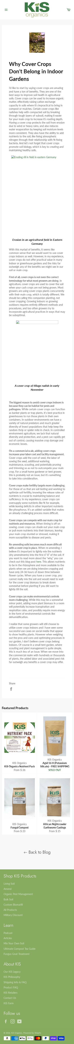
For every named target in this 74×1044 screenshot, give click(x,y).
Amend (7, 888)
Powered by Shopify (32, 1033)
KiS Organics (16, 1033)
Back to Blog (38, 852)
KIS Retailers (10, 992)
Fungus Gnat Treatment (16, 953)
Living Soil (9, 883)
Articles (8, 938)
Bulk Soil (8, 899)
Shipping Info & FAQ (15, 982)
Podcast (8, 932)
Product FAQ (11, 987)
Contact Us (10, 997)
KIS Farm (9, 1003)
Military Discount (13, 915)
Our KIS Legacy (12, 971)
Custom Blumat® (13, 904)
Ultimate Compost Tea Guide (19, 948)
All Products (10, 909)
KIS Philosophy (12, 976)
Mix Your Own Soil (14, 943)
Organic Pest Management (18, 894)
